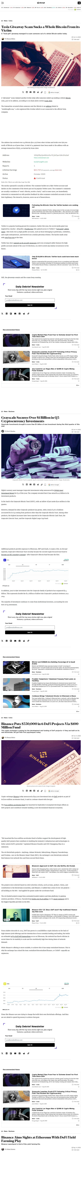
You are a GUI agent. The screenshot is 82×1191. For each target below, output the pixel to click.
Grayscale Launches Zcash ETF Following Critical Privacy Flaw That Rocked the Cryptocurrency (54, 352)
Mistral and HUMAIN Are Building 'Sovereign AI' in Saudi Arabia (53, 663)
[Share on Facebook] (34, 92)
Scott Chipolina (11, 431)
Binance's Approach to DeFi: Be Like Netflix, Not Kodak (53, 866)
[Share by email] (30, 92)
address (48, 106)
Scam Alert (48, 101)
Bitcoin (68, 98)
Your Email (8, 296)
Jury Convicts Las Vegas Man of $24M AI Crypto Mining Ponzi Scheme (53, 369)
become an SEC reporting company (13, 555)
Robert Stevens (11, 1149)
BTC (2, 7)
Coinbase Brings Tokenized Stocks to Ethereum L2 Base (54, 696)
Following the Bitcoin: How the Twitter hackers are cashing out (55, 206)
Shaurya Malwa (11, 39)
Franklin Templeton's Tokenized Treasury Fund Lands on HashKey (54, 680)
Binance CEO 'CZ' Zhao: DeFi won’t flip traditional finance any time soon (54, 911)
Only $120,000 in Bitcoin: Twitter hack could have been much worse (55, 257)
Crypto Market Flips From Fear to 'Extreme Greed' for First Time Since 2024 (55, 335)
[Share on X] (23, 92)
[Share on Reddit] (38, 92)
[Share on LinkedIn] (27, 92)
